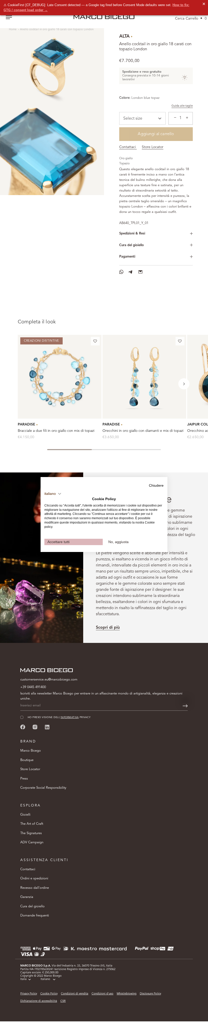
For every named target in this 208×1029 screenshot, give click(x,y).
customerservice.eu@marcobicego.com (48, 679)
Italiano (45, 979)
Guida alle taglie (182, 106)
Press (24, 778)
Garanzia (26, 897)
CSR (63, 1001)
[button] (95, 342)
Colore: (124, 98)
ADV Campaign (31, 842)
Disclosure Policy (150, 993)
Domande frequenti (34, 915)
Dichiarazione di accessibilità (38, 1001)
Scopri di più (108, 628)
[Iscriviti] (185, 705)
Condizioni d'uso (102, 993)
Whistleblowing (126, 993)
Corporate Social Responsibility (43, 787)
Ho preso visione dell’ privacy (59, 717)
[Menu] (8, 17)
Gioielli (25, 814)
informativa (70, 717)
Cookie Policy (49, 993)
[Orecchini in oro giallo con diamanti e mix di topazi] (144, 377)
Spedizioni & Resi (132, 233)
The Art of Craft (31, 824)
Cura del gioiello (131, 245)
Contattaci (128, 147)
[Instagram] (35, 727)
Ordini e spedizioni (34, 878)
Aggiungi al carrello (156, 134)
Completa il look (37, 322)
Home (13, 29)
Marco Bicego (30, 750)
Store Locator (152, 147)
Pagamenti (127, 256)
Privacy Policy (28, 993)
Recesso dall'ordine (34, 888)
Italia (23, 979)
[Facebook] (22, 727)
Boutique (26, 760)
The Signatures (31, 833)
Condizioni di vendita (74, 993)
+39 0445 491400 (33, 687)
